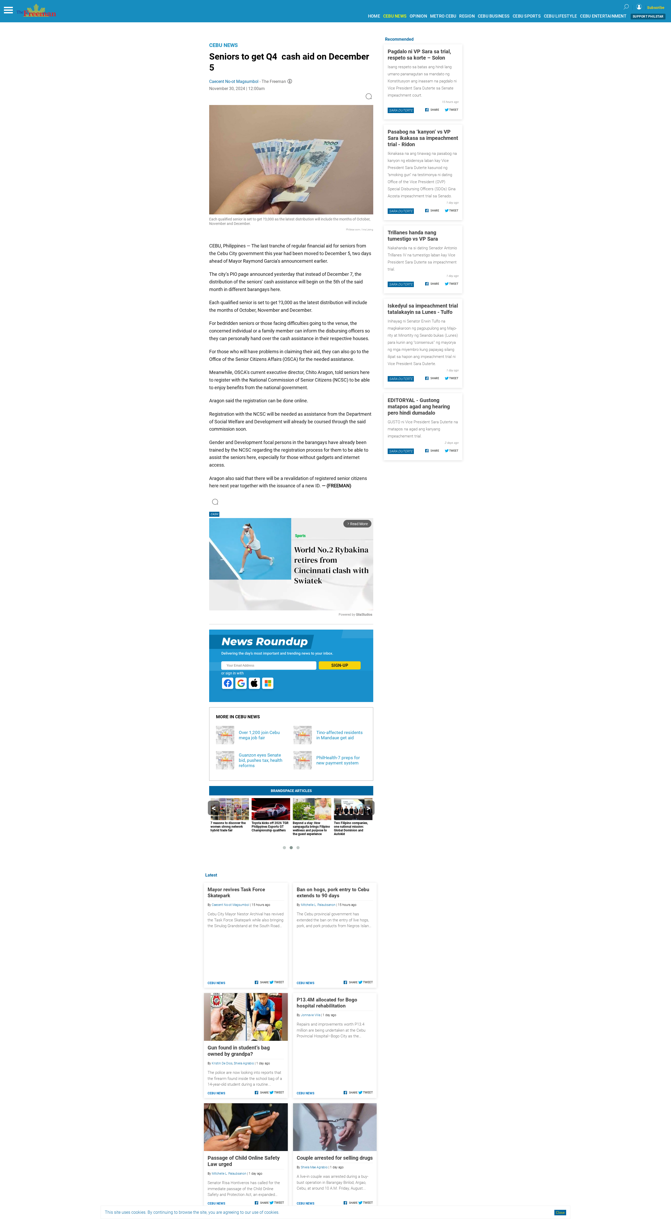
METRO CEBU (443, 16)
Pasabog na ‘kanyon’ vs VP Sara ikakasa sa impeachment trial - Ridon (423, 138)
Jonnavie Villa (310, 1015)
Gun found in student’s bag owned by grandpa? (239, 1050)
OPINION (418, 16)
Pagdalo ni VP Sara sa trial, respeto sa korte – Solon (419, 54)
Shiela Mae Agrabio (314, 1167)
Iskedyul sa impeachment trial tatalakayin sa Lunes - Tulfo (423, 309)
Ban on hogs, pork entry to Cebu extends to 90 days (333, 892)
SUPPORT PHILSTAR (648, 16)
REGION (467, 16)
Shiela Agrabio (244, 1063)
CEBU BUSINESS (494, 16)
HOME (374, 16)
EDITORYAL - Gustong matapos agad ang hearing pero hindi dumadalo (419, 406)
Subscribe (655, 8)
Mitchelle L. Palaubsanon (318, 905)
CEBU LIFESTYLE (560, 16)
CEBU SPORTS (527, 16)
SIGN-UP (339, 665)
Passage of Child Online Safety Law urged (244, 1161)
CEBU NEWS (395, 16)
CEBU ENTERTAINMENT (603, 16)
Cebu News (223, 45)
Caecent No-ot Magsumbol (233, 81)
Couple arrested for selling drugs (335, 1158)
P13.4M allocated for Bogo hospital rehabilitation (327, 1003)
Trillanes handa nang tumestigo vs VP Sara (413, 235)
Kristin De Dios (222, 1063)
